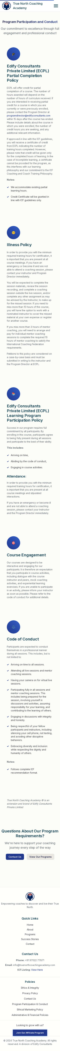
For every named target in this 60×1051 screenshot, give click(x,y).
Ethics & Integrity (30, 987)
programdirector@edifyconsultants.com (28, 115)
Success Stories (30, 939)
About (30, 929)
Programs (30, 934)
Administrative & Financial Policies (30, 1015)
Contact (30, 943)
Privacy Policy (30, 993)
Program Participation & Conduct (30, 1004)
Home (30, 924)
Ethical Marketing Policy (30, 1009)
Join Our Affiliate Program (30, 1032)
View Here (37, 969)
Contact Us (30, 998)
